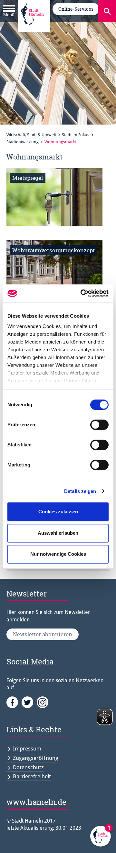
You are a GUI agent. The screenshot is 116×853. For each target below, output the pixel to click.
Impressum (27, 748)
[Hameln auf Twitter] (29, 702)
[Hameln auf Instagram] (44, 702)
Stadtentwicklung (22, 141)
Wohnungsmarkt (60, 141)
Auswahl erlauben (58, 533)
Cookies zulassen (58, 511)
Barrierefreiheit (32, 776)
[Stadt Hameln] (32, 29)
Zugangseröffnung (35, 758)
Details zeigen (80, 491)
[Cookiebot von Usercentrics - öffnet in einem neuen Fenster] (82, 293)
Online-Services (75, 9)
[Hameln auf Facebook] (14, 702)
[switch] (99, 425)
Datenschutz (28, 767)
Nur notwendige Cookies (58, 554)
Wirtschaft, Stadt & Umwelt (31, 134)
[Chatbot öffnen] (100, 837)
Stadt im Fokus (75, 134)
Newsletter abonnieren (42, 634)
